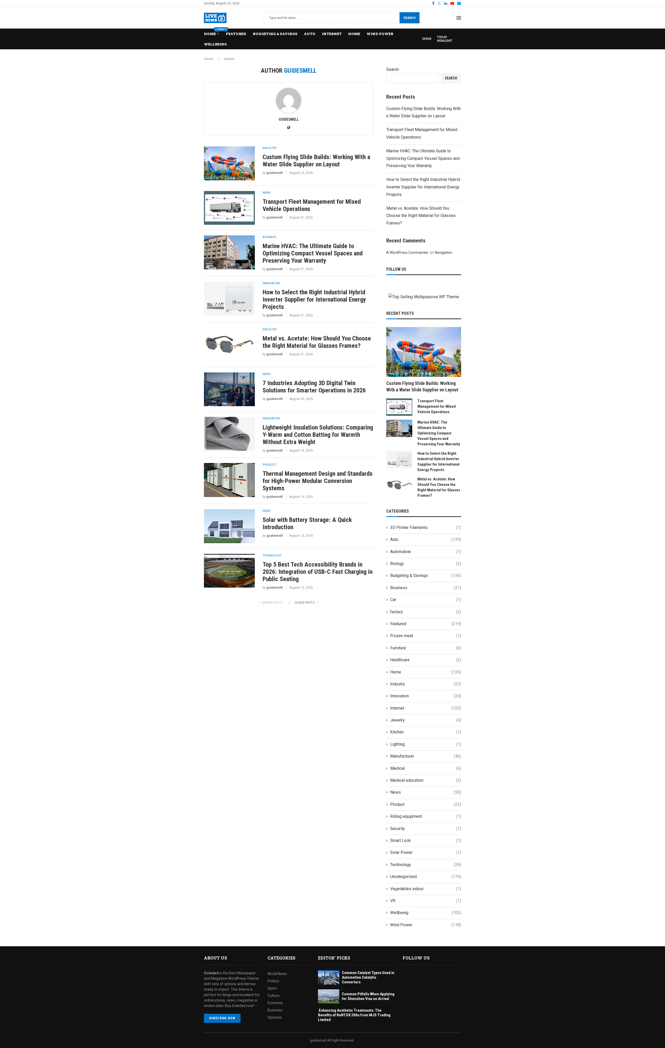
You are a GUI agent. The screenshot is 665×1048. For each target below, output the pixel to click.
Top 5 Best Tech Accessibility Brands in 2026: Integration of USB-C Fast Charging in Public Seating (318, 572)
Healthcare (425, 659)
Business (425, 587)
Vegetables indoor (425, 888)
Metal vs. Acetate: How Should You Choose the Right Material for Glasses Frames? (317, 342)
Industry (425, 684)
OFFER (426, 39)
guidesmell (289, 119)
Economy (275, 1003)
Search (409, 18)
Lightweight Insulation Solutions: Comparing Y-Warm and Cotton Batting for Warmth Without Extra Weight (318, 435)
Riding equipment (425, 816)
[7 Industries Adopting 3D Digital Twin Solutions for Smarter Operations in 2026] (229, 389)
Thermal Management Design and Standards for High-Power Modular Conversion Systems (318, 481)
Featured (236, 33)
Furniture (425, 647)
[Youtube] (452, 3)
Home (211, 32)
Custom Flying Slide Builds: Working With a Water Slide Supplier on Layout (316, 160)
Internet (332, 33)
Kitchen (425, 732)
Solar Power (425, 852)
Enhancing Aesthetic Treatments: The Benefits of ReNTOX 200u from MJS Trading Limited (354, 1015)
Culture (274, 995)
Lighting (425, 744)
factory (425, 611)
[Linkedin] (446, 3)
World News (277, 974)
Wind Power (380, 33)
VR (425, 900)
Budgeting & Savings (275, 33)
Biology (425, 563)
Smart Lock (425, 840)
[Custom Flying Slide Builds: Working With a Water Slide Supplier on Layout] (229, 163)
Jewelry (425, 720)
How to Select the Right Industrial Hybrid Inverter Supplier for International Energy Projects (314, 299)
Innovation (425, 695)
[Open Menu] (458, 18)
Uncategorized (425, 876)
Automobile (425, 551)
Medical (425, 768)
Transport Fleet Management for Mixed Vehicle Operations (436, 406)
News (425, 792)
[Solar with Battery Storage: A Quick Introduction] (229, 526)
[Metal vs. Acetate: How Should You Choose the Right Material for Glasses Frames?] (229, 345)
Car (425, 599)
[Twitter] (439, 3)
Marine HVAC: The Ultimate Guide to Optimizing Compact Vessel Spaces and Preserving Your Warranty (313, 253)
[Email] (459, 3)
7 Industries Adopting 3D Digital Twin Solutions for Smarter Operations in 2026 (314, 386)
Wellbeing (215, 44)
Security (425, 828)
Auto (309, 33)
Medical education (425, 780)
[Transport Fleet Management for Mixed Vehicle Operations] (229, 208)
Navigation (443, 252)
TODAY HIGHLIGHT (444, 39)
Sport (272, 988)
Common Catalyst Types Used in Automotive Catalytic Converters (368, 977)
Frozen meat (425, 635)
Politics (273, 981)
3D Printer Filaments (425, 527)
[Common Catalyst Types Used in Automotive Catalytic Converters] (328, 977)
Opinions (275, 1017)
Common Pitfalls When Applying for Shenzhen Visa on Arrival (368, 996)
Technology (425, 864)
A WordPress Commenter (407, 252)
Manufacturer (425, 756)
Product (425, 804)
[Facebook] (433, 3)
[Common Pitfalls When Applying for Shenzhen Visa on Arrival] (328, 996)
